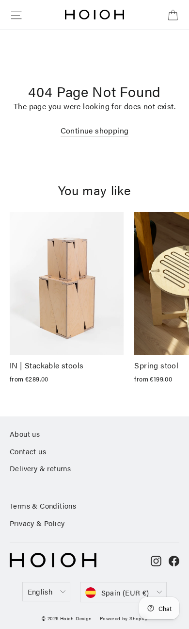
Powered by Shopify (123, 618)
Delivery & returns (40, 468)
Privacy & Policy (37, 523)
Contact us (28, 451)
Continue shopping (95, 130)
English (40, 591)
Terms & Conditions (43, 505)
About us (25, 434)
